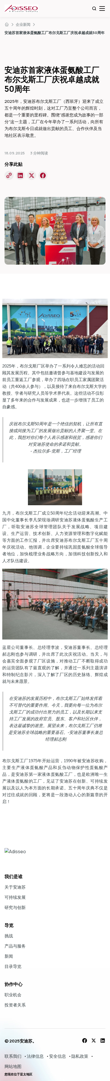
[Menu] (102, 8)
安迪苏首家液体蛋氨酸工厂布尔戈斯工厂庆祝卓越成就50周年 (55, 32)
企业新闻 (23, 24)
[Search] (94, 8)
